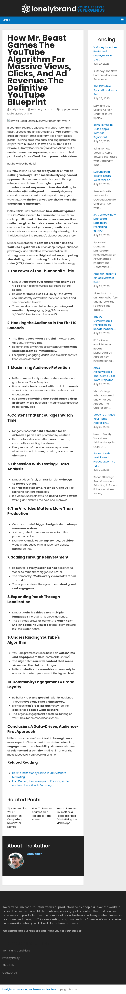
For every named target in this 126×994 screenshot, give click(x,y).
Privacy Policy (11, 958)
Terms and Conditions (16, 950)
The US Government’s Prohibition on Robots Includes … (105, 323)
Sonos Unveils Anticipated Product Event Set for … (105, 460)
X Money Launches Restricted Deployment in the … (105, 53)
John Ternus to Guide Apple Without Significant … (103, 131)
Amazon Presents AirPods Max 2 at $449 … (105, 278)
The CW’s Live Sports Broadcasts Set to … (105, 90)
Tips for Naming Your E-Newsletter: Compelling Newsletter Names (17, 818)
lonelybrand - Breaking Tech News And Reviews (29, 989)
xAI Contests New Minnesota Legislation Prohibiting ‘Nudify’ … (105, 223)
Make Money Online (19, 113)
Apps (64, 109)
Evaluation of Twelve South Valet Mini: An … (103, 176)
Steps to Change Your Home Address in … (104, 419)
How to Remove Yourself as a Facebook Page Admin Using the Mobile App (67, 816)
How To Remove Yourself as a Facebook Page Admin (42, 814)
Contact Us (9, 973)
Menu (6, 20)
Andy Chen (17, 109)
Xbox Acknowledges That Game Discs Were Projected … (105, 374)
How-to (73, 109)
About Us (8, 965)
